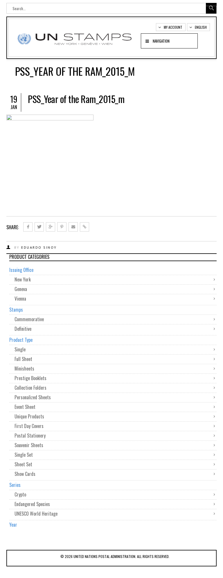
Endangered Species (32, 504)
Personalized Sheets (33, 397)
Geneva (21, 289)
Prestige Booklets (30, 378)
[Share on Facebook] (28, 227)
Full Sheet (23, 358)
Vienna (20, 298)
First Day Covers (29, 425)
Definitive (23, 328)
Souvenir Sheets (29, 445)
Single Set (24, 454)
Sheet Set (23, 464)
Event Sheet (25, 406)
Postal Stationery (30, 435)
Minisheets (24, 368)
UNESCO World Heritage (36, 513)
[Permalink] (84, 227)
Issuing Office (21, 269)
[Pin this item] (61, 227)
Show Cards (25, 473)
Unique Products (29, 416)
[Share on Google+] (50, 227)
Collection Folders (30, 387)
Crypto (20, 494)
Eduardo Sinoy (39, 247)
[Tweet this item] (39, 227)
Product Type (21, 339)
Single (20, 349)
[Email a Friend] (73, 227)
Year (13, 524)
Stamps (16, 309)
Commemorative (29, 319)
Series (15, 484)
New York (23, 279)
